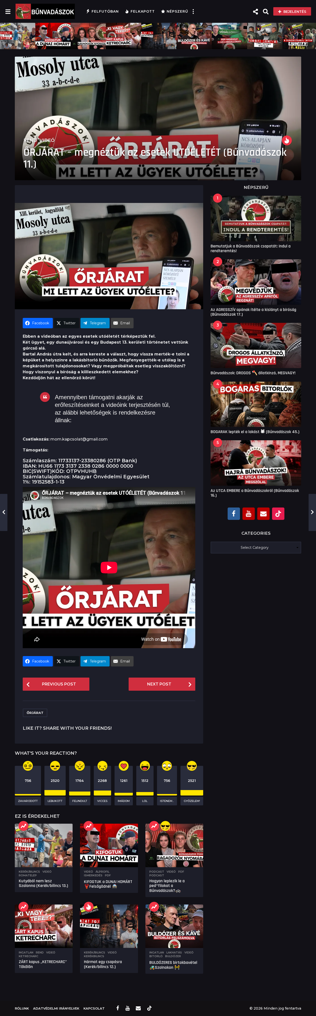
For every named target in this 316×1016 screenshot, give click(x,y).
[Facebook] (234, 514)
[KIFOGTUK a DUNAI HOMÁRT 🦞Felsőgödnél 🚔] (109, 845)
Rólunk (22, 1008)
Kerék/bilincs (29, 871)
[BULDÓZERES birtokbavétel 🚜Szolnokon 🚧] (174, 926)
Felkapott (143, 11)
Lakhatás (174, 952)
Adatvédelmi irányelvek (56, 1008)
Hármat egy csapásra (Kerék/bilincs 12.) (103, 964)
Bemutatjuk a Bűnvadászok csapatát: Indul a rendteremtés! (251, 248)
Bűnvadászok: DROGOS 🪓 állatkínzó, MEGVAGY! (253, 373)
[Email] (263, 514)
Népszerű (177, 11)
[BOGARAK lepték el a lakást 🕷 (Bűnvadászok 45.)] (256, 404)
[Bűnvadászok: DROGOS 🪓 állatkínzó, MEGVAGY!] (256, 345)
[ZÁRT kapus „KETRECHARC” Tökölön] (44, 926)
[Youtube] (248, 514)
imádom (124, 801)
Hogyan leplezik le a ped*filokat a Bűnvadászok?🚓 (167, 886)
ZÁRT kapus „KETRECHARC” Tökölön (43, 964)
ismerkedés (93, 875)
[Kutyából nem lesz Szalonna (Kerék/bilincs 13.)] (44, 845)
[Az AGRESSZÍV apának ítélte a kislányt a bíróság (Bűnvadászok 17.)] (256, 282)
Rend (30, 140)
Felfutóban (105, 11)
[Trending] (23, 826)
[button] (8, 11)
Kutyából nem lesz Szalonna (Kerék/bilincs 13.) (43, 883)
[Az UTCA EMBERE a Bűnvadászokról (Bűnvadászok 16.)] (256, 463)
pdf (108, 875)
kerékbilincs (94, 956)
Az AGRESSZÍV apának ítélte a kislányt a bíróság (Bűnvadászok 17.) (253, 312)
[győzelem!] (165, 826)
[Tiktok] (278, 514)
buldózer (173, 956)
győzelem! (192, 801)
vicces (102, 801)
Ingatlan (26, 952)
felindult (79, 801)
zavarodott (28, 801)
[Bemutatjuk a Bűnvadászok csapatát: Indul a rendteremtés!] (256, 218)
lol (144, 801)
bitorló (156, 956)
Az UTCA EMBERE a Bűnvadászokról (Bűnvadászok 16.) (255, 493)
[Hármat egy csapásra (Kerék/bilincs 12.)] (109, 926)
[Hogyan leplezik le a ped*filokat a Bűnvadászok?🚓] (174, 845)
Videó (47, 140)
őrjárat (35, 713)
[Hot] (287, 140)
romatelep (28, 875)
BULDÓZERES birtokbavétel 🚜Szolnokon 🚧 (173, 965)
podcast (156, 875)
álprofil (102, 871)
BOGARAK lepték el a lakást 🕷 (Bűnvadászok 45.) (255, 432)
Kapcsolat (94, 1008)
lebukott (55, 801)
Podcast (156, 871)
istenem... (167, 801)
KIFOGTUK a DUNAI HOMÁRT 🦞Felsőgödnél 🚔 (108, 884)
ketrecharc (28, 956)
